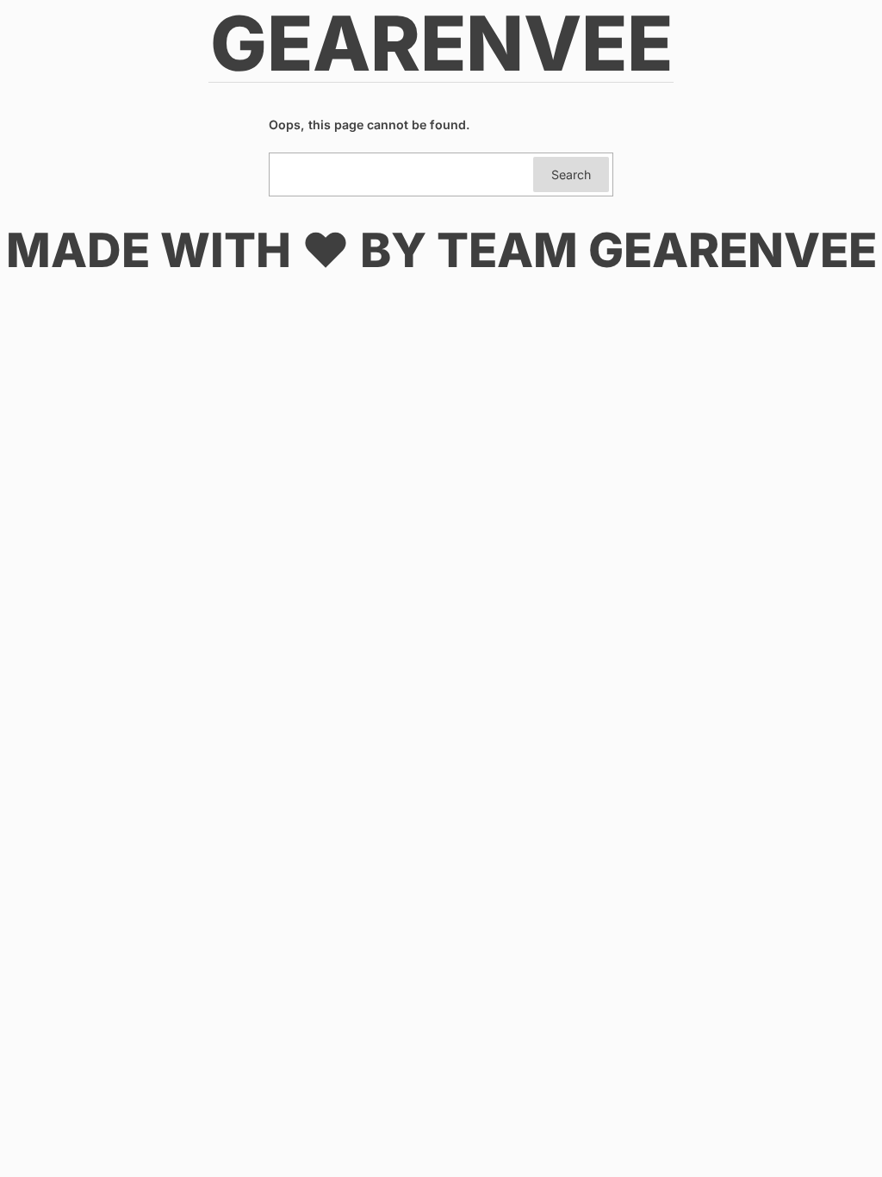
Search (571, 174)
